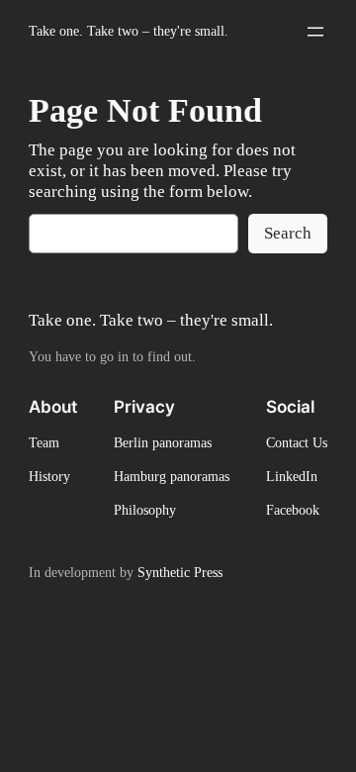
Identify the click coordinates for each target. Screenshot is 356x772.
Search (288, 233)
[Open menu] (315, 32)
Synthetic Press (179, 572)
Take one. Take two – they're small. (128, 31)
